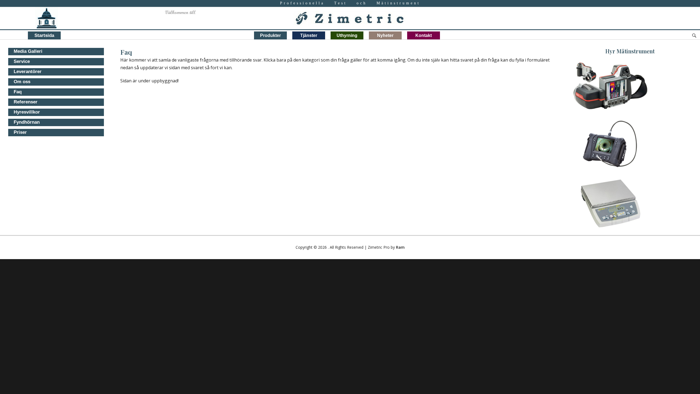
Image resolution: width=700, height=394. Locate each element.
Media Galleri (28, 51)
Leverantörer (28, 71)
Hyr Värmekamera (629, 80)
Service (22, 61)
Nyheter (385, 35)
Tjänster (308, 35)
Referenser (25, 102)
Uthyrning (347, 35)
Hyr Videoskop (628, 139)
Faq (18, 91)
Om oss (22, 81)
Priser (20, 132)
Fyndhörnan (27, 122)
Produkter (270, 35)
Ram (400, 247)
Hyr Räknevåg (628, 198)
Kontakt (423, 35)
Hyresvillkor (27, 112)
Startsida (44, 35)
